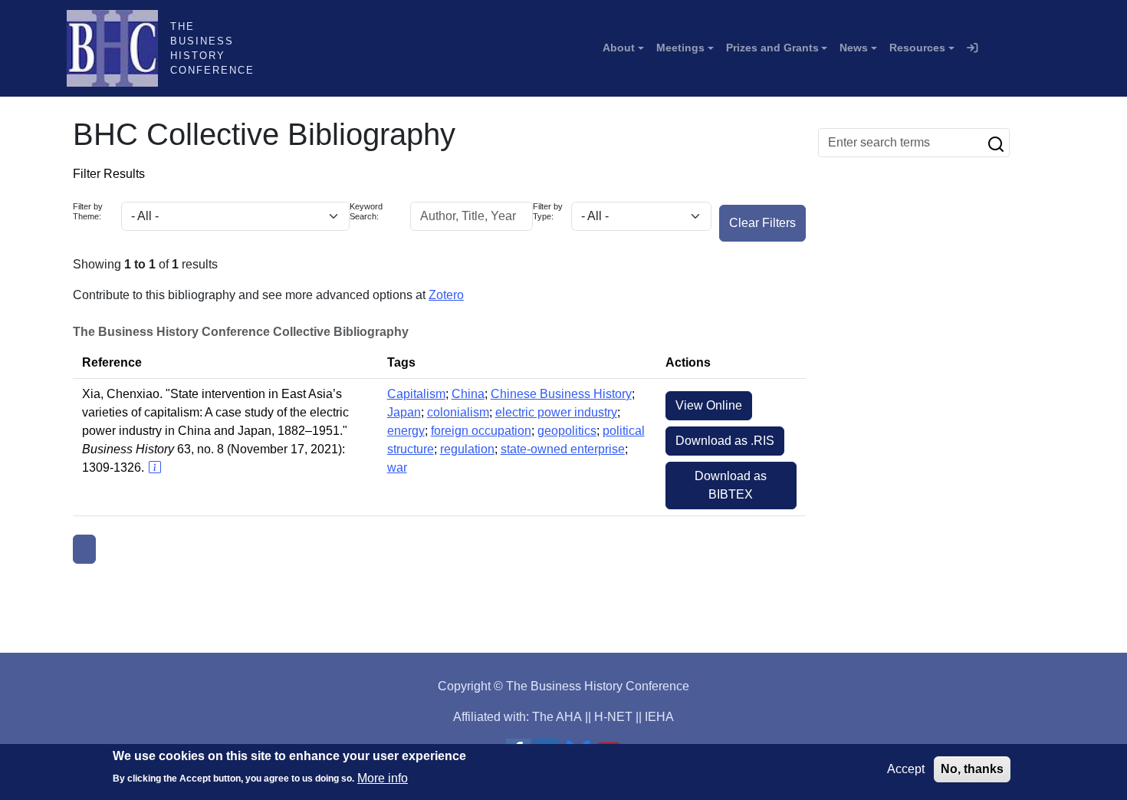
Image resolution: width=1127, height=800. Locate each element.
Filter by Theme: (88, 211)
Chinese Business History (561, 393)
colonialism (458, 412)
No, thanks (972, 768)
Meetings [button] (680, 47)
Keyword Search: (366, 211)
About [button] (619, 47)
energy (406, 430)
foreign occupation (481, 430)
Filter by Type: (548, 211)
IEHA (659, 716)
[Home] (118, 48)
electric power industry (556, 412)
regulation (467, 449)
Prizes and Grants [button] (772, 47)
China (468, 393)
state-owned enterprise (563, 449)
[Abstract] (154, 467)
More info (382, 777)
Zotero (446, 294)
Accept (906, 768)
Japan (404, 412)
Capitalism (416, 393)
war (397, 467)
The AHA (557, 716)
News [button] (854, 47)
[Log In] (972, 48)
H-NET (613, 716)
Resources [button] (917, 47)
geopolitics (566, 430)
